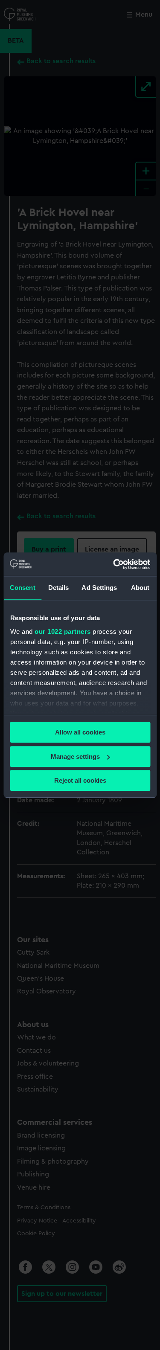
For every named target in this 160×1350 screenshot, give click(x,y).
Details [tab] (58, 587)
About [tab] (140, 587)
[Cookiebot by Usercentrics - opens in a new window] (114, 564)
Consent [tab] (22, 587)
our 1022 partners (63, 631)
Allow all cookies (80, 732)
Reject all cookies (80, 780)
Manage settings (75, 756)
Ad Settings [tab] (99, 587)
